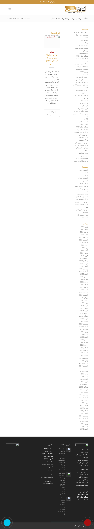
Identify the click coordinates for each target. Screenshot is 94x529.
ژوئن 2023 (84, 245)
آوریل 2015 (84, 379)
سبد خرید (85, 93)
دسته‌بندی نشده (82, 194)
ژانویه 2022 (84, 282)
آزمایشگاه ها (83, 170)
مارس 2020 (84, 340)
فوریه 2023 (84, 255)
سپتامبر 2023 (83, 237)
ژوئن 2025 (84, 227)
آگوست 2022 (83, 271)
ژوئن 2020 (84, 332)
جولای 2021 (84, 298)
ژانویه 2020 (84, 345)
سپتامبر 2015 (83, 368)
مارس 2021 (84, 308)
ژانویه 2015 (84, 384)
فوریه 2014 (84, 408)
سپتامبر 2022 (83, 269)
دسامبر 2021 (83, 284)
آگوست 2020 (83, 326)
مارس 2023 (84, 253)
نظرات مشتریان (82, 215)
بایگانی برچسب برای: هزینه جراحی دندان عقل (69, 18)
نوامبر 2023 (84, 232)
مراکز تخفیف (83, 137)
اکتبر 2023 (84, 235)
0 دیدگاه (53, 112)
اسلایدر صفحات (82, 181)
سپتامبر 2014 (83, 395)
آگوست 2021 (83, 295)
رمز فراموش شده (82, 90)
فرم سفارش (84, 103)
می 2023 (85, 248)
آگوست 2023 (83, 240)
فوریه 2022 (84, 279)
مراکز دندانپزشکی (82, 148)
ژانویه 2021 (84, 313)
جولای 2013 (84, 421)
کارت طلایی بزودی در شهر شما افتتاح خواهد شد (80, 113)
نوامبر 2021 (84, 287)
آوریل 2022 (84, 274)
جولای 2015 (84, 371)
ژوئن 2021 (84, 300)
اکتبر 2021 (84, 290)
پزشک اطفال (83, 183)
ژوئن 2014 (84, 400)
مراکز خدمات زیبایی (81, 145)
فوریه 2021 (84, 311)
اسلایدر (85, 175)
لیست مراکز (84, 121)
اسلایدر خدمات (83, 178)
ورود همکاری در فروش (80, 161)
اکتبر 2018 (84, 355)
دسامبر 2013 (83, 410)
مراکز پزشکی (83, 135)
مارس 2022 (84, 277)
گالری (86, 119)
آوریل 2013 (84, 429)
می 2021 (85, 303)
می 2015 (85, 376)
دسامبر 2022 (83, 261)
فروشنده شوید (83, 108)
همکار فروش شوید (81, 158)
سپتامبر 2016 (83, 363)
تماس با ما (84, 74)
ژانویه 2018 (84, 361)
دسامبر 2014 (83, 387)
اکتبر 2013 (84, 413)
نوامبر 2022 (84, 263)
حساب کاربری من (82, 77)
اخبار (86, 37)
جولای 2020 (84, 329)
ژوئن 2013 (84, 424)
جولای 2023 (84, 242)
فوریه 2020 (84, 342)
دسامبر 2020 (83, 316)
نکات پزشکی (83, 153)
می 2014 (85, 403)
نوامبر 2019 (84, 350)
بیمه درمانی (84, 40)
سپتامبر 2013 (83, 416)
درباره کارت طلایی (82, 82)
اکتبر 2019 (84, 353)
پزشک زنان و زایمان (81, 186)
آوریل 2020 (84, 337)
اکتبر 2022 (84, 266)
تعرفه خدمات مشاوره (81, 64)
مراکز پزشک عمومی (81, 132)
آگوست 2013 (83, 418)
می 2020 (85, 334)
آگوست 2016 (83, 366)
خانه (22, 18)
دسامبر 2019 (83, 347)
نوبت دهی (84, 156)
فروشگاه (85, 106)
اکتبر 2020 (84, 321)
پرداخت (85, 43)
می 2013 (85, 426)
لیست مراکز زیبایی (81, 129)
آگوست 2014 (83, 397)
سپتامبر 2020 (83, 324)
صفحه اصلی (84, 100)
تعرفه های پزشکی (82, 66)
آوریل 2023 (84, 250)
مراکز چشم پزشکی (81, 143)
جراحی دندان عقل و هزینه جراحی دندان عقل (52, 59)
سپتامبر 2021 (83, 292)
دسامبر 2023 (83, 229)
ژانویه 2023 (84, 258)
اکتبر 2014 (84, 392)
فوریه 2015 (84, 382)
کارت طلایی (76, 526)
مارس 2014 (84, 405)
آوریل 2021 (84, 305)
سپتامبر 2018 (83, 358)
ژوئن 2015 (84, 374)
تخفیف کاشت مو (82, 45)
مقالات (52, 52)
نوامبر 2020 (84, 319)
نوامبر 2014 (84, 389)
